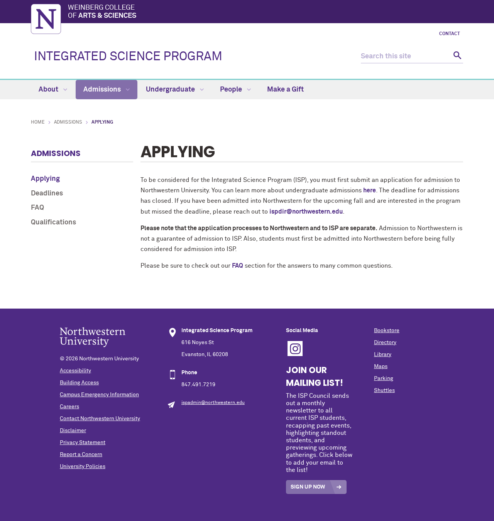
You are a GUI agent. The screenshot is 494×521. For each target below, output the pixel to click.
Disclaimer (73, 430)
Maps (380, 366)
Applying (45, 178)
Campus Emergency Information (99, 394)
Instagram (295, 348)
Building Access (79, 382)
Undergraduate (171, 89)
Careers (69, 406)
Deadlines (47, 193)
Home (38, 122)
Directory (385, 342)
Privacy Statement (82, 442)
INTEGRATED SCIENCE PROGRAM (128, 57)
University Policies (82, 466)
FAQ (37, 207)
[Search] (456, 56)
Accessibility (75, 370)
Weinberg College (102, 12)
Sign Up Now (308, 487)
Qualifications (53, 222)
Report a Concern (81, 454)
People (232, 89)
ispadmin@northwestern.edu (213, 403)
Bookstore (386, 330)
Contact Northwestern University (100, 418)
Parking (383, 378)
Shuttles (384, 390)
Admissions (102, 89)
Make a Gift (285, 89)
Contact (449, 34)
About (49, 89)
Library (382, 354)
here (369, 190)
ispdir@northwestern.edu (306, 212)
